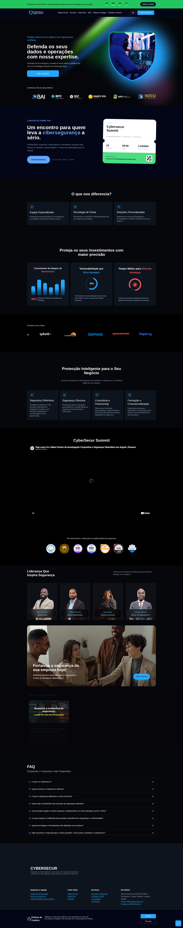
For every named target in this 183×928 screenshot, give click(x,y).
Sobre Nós (82, 13)
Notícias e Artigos (99, 13)
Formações (95, 901)
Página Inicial (63, 13)
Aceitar (148, 916)
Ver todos (151, 695)
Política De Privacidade (39, 894)
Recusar (148, 921)
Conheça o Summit (148, 4)
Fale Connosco (146, 13)
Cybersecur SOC (97, 896)
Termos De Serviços (38, 896)
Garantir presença (38, 159)
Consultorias (96, 899)
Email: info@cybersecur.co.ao (132, 901)
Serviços (73, 13)
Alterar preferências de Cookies (42, 899)
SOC (90, 13)
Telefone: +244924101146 (131, 904)
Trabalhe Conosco (115, 13)
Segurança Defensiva (99, 894)
